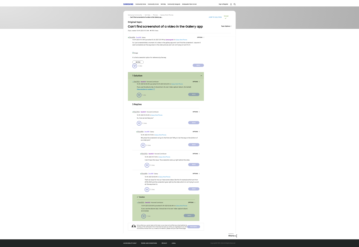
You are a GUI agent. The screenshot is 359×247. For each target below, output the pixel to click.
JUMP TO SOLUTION (215, 17)
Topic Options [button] (225, 26)
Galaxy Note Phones (166, 15)
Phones (155, 15)
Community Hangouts (174, 4)
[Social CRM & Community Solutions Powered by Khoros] (233, 235)
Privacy (164, 243)
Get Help (163, 4)
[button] (200, 37)
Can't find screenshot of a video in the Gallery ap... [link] (146, 17)
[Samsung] (128, 4)
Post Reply (193, 227)
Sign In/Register (223, 4)
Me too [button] (138, 62)
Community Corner (153, 4)
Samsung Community (135, 15)
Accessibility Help (129, 243)
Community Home (140, 4)
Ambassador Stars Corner (189, 4)
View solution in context (145, 89)
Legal (174, 243)
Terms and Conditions (149, 243)
